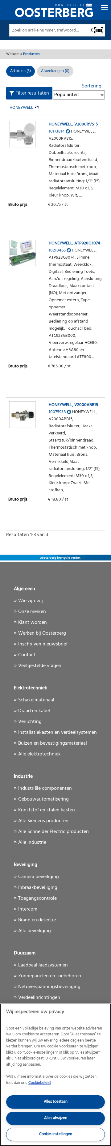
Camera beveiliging (38, 877)
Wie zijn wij (30, 601)
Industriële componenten (45, 788)
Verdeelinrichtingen (39, 998)
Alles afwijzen (55, 1118)
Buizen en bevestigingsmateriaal (52, 743)
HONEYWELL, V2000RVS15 (73, 124)
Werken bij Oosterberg (42, 633)
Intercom (27, 909)
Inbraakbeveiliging (37, 888)
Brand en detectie (37, 920)
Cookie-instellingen (55, 1134)
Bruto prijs (17, 204)
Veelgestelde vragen (39, 666)
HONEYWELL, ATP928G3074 (74, 243)
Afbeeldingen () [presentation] (55, 71)
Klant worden (32, 623)
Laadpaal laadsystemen (43, 965)
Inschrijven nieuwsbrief (43, 644)
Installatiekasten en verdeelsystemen (57, 733)
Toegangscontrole (37, 898)
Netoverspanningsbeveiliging (49, 987)
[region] (55, 1074)
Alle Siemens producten (43, 821)
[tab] (55, 71)
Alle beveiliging (34, 931)
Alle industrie (32, 843)
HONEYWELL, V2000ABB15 (73, 404)
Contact (26, 655)
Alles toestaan (56, 1101)
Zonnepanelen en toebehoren (49, 976)
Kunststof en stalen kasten (46, 810)
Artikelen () (20, 71)
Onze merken (32, 612)
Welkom (12, 54)
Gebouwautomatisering (43, 799)
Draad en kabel (34, 711)
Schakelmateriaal (36, 700)
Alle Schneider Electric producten (53, 832)
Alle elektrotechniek (39, 754)
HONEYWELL (21, 107)
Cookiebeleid (39, 1083)
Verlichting (30, 722)
